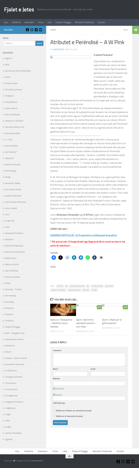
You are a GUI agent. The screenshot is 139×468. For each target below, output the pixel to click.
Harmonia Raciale (12, 114)
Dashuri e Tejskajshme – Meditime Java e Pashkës (61, 323)
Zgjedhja (8, 439)
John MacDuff (11, 152)
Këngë (8, 177)
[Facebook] (27, 29)
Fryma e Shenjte (97, 286)
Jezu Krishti (109, 286)
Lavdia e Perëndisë (13, 196)
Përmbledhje (10, 295)
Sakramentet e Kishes (14, 339)
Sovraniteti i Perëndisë (14, 364)
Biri (88, 286)
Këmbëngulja (10, 171)
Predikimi (9, 314)
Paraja (7, 283)
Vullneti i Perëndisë (13, 433)
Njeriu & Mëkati (11, 271)
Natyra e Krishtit (12, 264)
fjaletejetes (58, 49)
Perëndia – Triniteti (13, 289)
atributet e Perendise (77, 286)
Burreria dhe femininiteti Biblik (18, 71)
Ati (66, 286)
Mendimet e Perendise (15, 252)
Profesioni (9, 320)
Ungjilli (8, 414)
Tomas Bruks (10, 383)
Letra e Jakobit (11, 208)
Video (7, 420)
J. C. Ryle (8, 139)
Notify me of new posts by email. (69, 416)
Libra (49, 22)
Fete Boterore (11, 102)
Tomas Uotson (11, 389)
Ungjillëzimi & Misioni (14, 402)
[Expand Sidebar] (135, 30)
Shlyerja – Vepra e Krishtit (16, 358)
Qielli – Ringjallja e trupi (15, 333)
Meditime (9, 239)
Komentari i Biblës (12, 183)
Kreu (6, 22)
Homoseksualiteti (12, 133)
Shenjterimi (10, 345)
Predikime (16, 22)
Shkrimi (8, 352)
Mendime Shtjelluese (84, 22)
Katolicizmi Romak (12, 164)
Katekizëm (29, 22)
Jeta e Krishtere (11, 146)
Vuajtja (8, 427)
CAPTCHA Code (59, 403)
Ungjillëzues (10, 408)
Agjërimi (8, 58)
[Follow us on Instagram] (31, 29)
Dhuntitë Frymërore (13, 89)
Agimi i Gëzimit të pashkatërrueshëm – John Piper (86, 323)
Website (56, 378)
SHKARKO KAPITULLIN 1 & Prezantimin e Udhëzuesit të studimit (83, 235)
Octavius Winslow (12, 277)
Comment (57, 350)
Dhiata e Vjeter (11, 83)
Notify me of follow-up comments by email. (74, 410)
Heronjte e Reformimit (14, 127)
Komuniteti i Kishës (13, 189)
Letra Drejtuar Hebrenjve (15, 202)
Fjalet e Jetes (19, 9)
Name (56, 369)
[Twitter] (36, 29)
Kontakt (101, 22)
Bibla (7, 64)
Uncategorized (11, 395)
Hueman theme (37, 461)
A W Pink (60, 286)
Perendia (86, 290)
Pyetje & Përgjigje (63, 22)
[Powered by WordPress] (14, 461)
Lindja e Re (9, 221)
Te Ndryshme (11, 370)
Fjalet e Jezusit (11, 108)
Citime (40, 22)
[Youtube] (40, 29)
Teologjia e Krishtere (13, 377)
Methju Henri (10, 258)
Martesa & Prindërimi (14, 233)
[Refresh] (57, 395)
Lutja (7, 227)
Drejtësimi (9, 96)
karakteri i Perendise (58, 290)
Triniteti (94, 290)
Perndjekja (9, 302)
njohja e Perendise (74, 290)
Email (94, 369)
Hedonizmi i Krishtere (14, 121)
